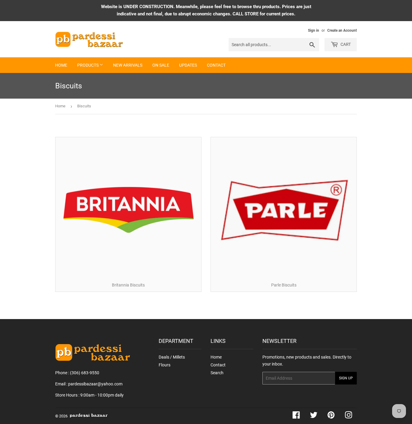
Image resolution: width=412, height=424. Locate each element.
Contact (216, 65)
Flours (164, 364)
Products (88, 65)
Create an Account (342, 30)
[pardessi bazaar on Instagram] (348, 416)
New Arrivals (127, 65)
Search (217, 372)
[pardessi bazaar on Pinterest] (331, 416)
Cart (345, 44)
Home (61, 65)
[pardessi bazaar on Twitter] (313, 416)
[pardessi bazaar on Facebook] (296, 416)
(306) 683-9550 (84, 372)
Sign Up (346, 378)
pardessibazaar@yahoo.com (95, 383)
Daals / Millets (172, 357)
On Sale (160, 65)
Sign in (313, 30)
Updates (188, 65)
